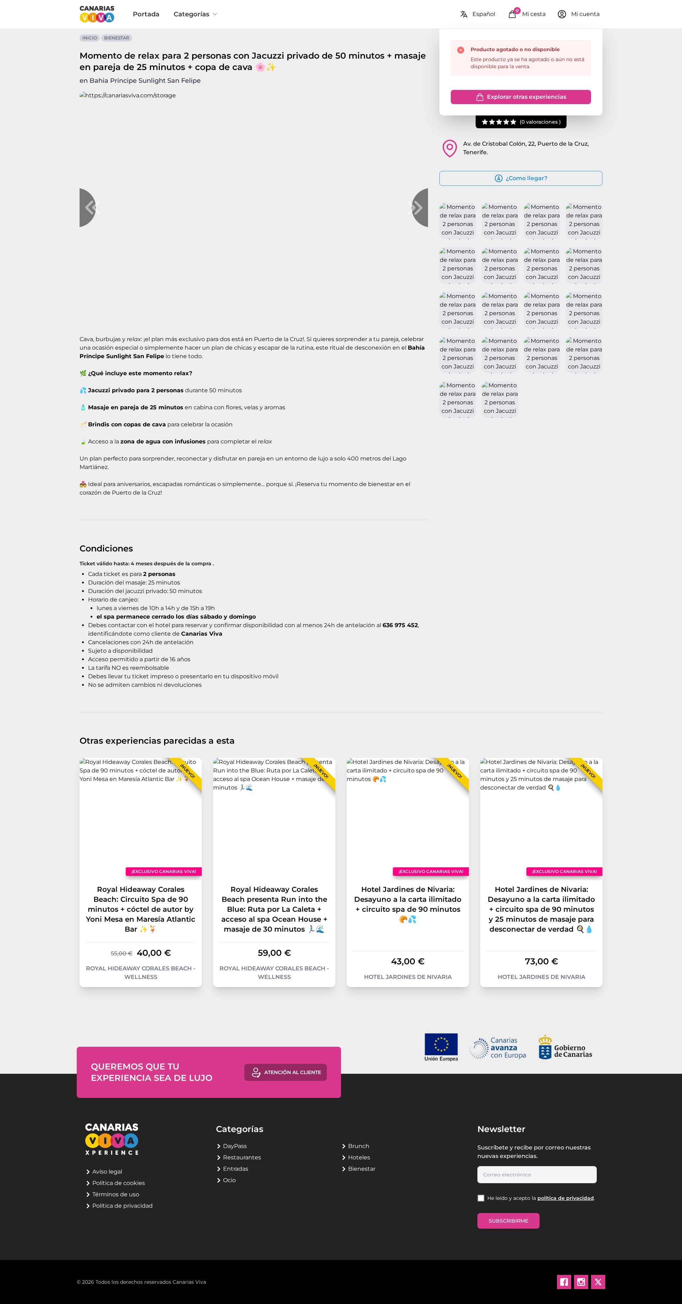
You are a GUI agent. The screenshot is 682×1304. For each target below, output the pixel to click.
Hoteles (359, 1157)
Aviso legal (107, 1171)
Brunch (358, 1146)
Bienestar (116, 38)
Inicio (89, 38)
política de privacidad (565, 1198)
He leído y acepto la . (541, 1198)
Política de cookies (118, 1183)
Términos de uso (115, 1194)
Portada (146, 14)
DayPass (235, 1146)
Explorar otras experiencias (526, 96)
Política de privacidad (122, 1205)
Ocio (229, 1180)
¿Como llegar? (526, 178)
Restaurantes (242, 1157)
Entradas (235, 1168)
